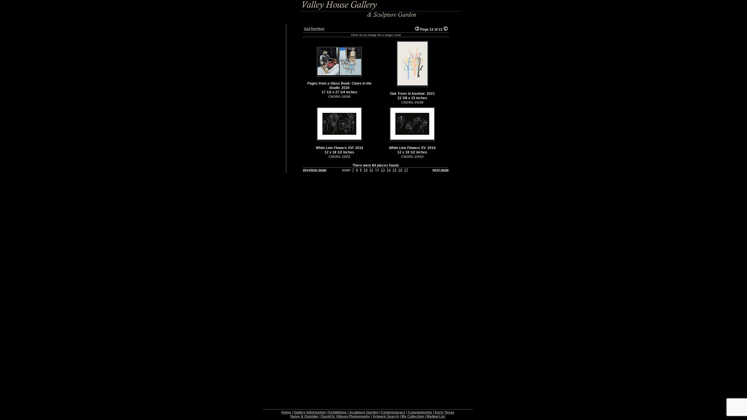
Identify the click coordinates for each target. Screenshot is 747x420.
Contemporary (393, 412)
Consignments (420, 412)
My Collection (413, 416)
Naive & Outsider (304, 416)
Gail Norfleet (314, 29)
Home (286, 412)
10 (366, 170)
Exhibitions (337, 412)
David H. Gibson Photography (345, 416)
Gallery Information (310, 412)
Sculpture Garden (363, 412)
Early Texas (444, 412)
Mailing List (436, 416)
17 (406, 170)
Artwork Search (386, 416)
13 (383, 170)
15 (394, 170)
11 (371, 170)
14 (389, 170)
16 (400, 170)
